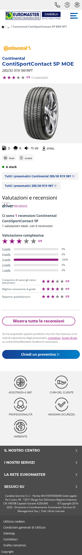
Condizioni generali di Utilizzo (24, 527)
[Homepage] (3, 26)
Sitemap (9, 533)
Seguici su (14, 486)
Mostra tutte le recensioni (38, 321)
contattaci (54, 338)
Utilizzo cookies (14, 521)
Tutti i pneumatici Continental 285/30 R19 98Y (38, 176)
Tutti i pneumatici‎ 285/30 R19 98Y (29, 186)
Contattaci (10, 539)
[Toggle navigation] (74, 16)
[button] (8, 26)
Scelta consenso (14, 545)
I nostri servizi (19, 462)
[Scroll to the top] (71, 546)
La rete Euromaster (24, 474)
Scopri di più (69, 338)
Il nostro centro (22, 450)
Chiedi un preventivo (38, 354)
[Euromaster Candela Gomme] (30, 16)
